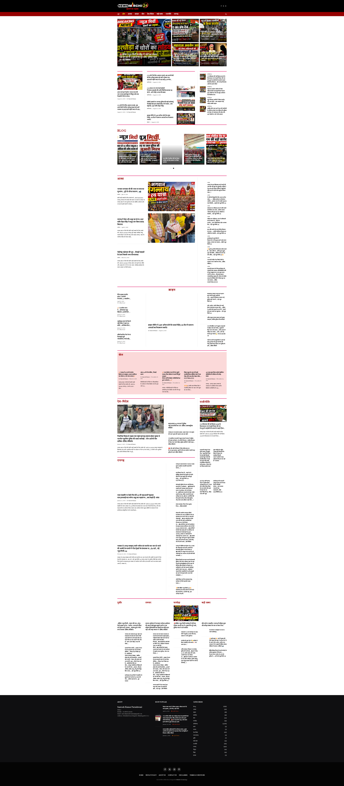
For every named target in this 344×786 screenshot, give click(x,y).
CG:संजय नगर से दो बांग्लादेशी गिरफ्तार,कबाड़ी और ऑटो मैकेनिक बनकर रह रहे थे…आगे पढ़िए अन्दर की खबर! (159, 90)
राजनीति (168, 14)
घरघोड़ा (121, 51)
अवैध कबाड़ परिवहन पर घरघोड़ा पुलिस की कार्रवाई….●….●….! (189, 656)
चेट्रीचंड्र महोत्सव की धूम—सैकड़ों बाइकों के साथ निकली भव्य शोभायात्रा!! (130, 253)
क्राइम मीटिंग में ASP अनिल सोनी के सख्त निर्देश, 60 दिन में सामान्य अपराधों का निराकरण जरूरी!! (160, 117)
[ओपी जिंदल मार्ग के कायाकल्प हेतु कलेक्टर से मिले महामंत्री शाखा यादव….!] (171, 582)
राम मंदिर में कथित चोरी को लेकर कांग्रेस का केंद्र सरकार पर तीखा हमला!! (171, 160)
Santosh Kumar (123, 63)
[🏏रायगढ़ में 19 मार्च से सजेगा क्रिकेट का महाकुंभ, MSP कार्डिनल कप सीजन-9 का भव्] (128, 364)
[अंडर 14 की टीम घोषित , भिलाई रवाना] (150, 364)
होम (123, 14)
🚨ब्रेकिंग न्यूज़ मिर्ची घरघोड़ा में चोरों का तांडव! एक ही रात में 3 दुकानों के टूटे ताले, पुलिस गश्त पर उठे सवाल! (138, 57)
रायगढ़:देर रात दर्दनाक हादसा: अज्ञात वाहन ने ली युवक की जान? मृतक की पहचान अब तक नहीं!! (181, 433)
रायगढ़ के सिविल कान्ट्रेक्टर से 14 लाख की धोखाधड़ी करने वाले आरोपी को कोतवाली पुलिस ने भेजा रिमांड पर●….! (185, 550)
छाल (194, 726)
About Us (162, 775)
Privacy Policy (151, 775)
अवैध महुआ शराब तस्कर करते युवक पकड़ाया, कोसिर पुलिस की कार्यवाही (216, 318)
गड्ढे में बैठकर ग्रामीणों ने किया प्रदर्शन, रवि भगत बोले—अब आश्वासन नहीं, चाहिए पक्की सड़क (212, 34)
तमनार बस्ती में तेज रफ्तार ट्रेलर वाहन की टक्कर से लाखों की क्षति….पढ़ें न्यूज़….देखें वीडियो (160, 686)
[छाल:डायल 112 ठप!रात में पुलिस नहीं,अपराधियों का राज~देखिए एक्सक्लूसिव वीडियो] (181, 413)
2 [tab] (172, 168)
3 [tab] (173, 168)
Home (141, 775)
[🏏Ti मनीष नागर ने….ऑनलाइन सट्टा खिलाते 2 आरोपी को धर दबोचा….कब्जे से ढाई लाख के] (139, 310)
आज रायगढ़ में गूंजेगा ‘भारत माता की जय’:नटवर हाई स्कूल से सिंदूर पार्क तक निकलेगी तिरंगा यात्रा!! (128, 94)
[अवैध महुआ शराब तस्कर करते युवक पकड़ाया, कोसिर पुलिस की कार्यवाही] (203, 320)
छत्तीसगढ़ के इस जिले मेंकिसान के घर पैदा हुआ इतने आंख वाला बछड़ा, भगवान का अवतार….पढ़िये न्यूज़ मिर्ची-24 (216, 241)
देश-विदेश (150, 14)
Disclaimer (183, 775)
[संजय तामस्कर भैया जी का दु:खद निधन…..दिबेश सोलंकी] (171, 507)
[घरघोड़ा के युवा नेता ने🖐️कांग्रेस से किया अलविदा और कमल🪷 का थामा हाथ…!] (177, 643)
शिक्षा (194, 752)
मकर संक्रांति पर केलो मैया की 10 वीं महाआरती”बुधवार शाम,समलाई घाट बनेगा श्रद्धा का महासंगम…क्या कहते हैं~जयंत (138, 496)
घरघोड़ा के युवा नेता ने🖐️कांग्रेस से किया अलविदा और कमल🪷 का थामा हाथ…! (189, 642)
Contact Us (172, 775)
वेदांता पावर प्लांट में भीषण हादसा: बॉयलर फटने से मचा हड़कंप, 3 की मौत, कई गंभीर (175, 707)
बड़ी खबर (160, 14)
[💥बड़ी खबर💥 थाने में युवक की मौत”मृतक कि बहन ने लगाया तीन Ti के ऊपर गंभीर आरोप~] (205, 641)
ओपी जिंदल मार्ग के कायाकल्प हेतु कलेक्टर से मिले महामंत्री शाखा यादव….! (184, 581)
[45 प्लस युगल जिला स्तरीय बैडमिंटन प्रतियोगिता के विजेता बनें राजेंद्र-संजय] (215, 364)
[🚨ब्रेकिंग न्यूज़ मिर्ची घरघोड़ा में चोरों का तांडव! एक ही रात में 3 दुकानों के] (144, 42)
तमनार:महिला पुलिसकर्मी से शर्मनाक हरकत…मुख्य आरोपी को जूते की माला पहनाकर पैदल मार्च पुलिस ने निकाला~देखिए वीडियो (175, 731)
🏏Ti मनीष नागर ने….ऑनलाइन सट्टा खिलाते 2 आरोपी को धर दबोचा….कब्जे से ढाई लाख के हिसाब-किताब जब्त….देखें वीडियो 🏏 (124, 310)
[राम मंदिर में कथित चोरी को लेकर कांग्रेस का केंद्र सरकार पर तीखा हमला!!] (172, 149)
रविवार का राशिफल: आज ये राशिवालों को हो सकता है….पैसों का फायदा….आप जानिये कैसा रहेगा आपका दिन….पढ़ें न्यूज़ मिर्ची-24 (216, 221)
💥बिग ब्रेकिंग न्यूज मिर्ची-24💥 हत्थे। (185, 590)
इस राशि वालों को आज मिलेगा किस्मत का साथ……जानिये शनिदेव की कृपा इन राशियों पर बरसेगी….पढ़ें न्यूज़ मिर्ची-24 (216, 231)
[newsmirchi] (133, 6)
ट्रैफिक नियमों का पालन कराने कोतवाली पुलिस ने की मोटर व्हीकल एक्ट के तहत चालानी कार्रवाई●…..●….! (185, 567)
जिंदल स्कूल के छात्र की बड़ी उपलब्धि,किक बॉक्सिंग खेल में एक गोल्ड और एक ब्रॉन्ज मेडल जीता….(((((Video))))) (192, 375)
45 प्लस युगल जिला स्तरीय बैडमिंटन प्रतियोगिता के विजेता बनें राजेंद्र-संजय (215, 374)
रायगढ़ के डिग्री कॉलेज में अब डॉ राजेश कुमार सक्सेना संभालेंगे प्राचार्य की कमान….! (185, 466)
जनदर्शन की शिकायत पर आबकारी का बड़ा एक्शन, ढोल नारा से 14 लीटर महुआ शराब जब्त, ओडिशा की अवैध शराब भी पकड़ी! (127, 159)
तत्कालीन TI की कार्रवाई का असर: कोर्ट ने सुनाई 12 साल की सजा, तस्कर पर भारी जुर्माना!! (189, 634)
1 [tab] (170, 168)
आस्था (130, 14)
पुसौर (194, 738)
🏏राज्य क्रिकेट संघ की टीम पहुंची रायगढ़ (171, 376)
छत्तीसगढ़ (176, 25)
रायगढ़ (176, 14)
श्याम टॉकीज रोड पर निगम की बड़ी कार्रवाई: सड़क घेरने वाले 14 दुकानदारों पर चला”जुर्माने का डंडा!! (216, 160)
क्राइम (137, 14)
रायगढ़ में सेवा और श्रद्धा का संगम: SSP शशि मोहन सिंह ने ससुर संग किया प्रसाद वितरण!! (130, 221)
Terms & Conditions (197, 775)
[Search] (226, 14)
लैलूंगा (194, 749)
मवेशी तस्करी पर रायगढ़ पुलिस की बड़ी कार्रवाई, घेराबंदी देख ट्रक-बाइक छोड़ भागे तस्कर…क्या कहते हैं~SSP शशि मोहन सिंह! (160, 104)
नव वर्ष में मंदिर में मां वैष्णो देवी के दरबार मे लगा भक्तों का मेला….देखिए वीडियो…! (216, 261)
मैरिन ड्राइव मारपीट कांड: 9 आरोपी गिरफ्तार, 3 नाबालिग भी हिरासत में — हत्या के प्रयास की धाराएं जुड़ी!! (124, 297)
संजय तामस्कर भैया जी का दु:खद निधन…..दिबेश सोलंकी (184, 505)
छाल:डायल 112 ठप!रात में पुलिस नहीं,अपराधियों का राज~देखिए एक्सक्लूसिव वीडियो (180, 426)
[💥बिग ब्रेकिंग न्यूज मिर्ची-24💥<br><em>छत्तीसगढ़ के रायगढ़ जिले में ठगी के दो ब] (171, 590)
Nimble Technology (181, 779)
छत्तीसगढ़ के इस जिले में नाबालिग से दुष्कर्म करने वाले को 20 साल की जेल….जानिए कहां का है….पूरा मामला (133, 678)
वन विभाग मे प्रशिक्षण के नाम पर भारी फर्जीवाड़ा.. (216, 631)
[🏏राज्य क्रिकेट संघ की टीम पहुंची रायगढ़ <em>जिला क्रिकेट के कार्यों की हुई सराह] (172, 364)
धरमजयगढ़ (196, 735)
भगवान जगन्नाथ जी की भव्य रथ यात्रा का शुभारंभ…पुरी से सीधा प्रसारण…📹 (130, 190)
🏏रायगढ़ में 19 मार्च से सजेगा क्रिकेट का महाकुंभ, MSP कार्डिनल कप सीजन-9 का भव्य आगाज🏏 (128, 374)
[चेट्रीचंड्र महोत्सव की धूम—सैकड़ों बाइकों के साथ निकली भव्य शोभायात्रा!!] (171, 259)
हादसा (194, 755)
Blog (194, 706)
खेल (143, 14)
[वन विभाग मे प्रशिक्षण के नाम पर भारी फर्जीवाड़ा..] (205, 632)
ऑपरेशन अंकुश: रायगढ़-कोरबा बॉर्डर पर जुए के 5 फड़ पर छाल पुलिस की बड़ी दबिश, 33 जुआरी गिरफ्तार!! (149, 159)
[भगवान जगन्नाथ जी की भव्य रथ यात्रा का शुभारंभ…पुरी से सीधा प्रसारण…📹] (171, 196)
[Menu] (119, 14)
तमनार (194, 729)
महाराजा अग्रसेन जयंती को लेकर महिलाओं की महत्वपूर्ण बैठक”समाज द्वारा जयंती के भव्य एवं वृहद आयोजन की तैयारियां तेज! (185, 57)
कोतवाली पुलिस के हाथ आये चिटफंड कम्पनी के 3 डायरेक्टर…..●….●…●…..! (185, 492)
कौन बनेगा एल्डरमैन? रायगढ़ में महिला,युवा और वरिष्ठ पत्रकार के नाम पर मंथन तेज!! (214, 624)
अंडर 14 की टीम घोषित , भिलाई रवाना (148, 373)
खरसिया (195, 715)
